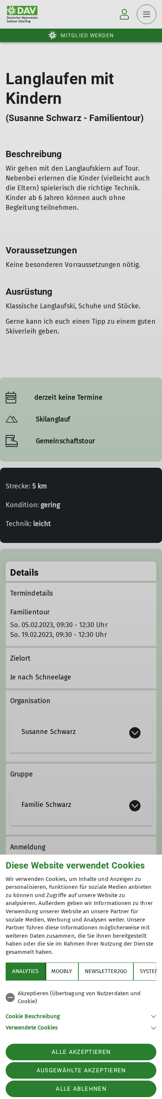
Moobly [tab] (61, 971)
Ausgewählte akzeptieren (81, 1070)
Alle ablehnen (81, 1088)
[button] (81, 1016)
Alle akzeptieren (81, 1052)
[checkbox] (81, 998)
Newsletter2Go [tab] (106, 971)
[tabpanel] (81, 1009)
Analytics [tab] (25, 971)
